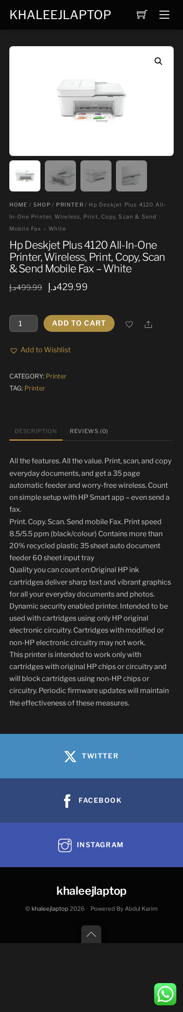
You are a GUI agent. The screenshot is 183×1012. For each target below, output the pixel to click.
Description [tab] (36, 431)
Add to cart (79, 323)
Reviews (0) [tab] (89, 431)
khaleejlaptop (50, 908)
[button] (159, 61)
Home (18, 204)
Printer (69, 204)
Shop (42, 204)
